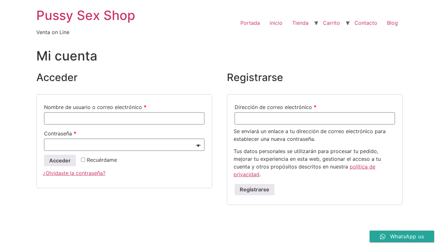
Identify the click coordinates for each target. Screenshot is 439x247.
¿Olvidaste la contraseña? (74, 173)
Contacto (365, 23)
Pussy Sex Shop (85, 15)
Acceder (60, 160)
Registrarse (254, 189)
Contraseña (60, 133)
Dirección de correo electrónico (276, 107)
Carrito (331, 23)
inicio (276, 23)
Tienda (300, 23)
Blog (392, 23)
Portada (250, 23)
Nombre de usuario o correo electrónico (95, 107)
